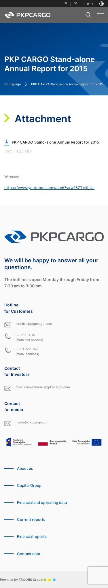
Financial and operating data (42, 502)
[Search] (88, 15)
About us (25, 468)
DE (75, 3)
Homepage (12, 84)
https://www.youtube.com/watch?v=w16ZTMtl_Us (49, 188)
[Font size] (88, 3)
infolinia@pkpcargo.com (34, 324)
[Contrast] (101, 3)
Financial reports (32, 536)
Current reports (31, 519)
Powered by (21, 580)
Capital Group (29, 485)
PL (66, 3)
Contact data (28, 554)
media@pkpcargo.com (33, 422)
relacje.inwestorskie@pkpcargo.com (43, 387)
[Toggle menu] (100, 15)
